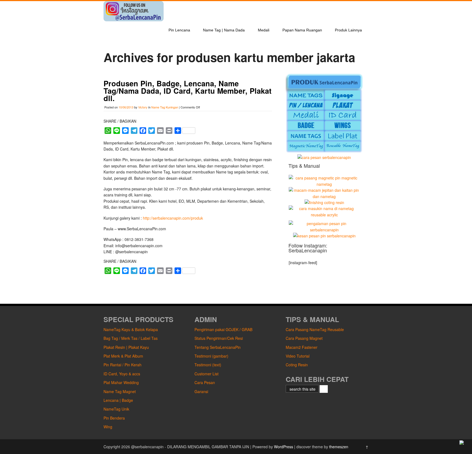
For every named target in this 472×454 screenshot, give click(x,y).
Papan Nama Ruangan (302, 30)
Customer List (206, 373)
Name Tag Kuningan (164, 107)
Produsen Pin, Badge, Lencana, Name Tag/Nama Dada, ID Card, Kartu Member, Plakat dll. (188, 90)
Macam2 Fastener (301, 347)
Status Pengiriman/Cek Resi (218, 338)
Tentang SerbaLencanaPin (217, 347)
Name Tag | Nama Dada (224, 30)
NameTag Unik (116, 409)
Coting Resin (297, 364)
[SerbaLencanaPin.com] (134, 19)
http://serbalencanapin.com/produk (173, 218)
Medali (263, 30)
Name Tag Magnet (120, 391)
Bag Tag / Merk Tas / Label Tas (131, 338)
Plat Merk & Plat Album (123, 356)
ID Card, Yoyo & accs (122, 373)
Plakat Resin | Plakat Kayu (126, 347)
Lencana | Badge (118, 400)
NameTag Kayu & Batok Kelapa (131, 329)
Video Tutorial (297, 356)
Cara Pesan (204, 382)
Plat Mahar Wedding (121, 382)
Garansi (201, 391)
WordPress (283, 446)
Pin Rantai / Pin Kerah (122, 364)
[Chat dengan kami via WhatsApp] (461, 443)
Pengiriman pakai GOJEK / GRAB (223, 329)
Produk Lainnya (348, 30)
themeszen (338, 446)
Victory (143, 107)
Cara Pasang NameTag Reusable (315, 329)
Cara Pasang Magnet (304, 338)
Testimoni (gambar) (211, 356)
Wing (108, 426)
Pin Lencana (179, 30)
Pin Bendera (114, 418)
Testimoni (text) (207, 364)
